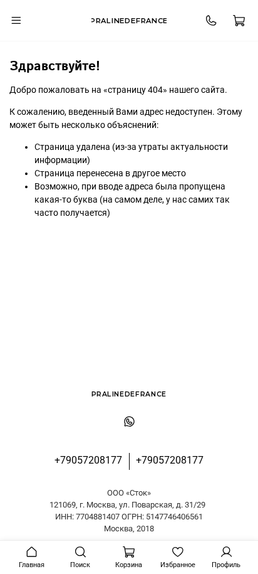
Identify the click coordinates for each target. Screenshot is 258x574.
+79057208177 (88, 460)
